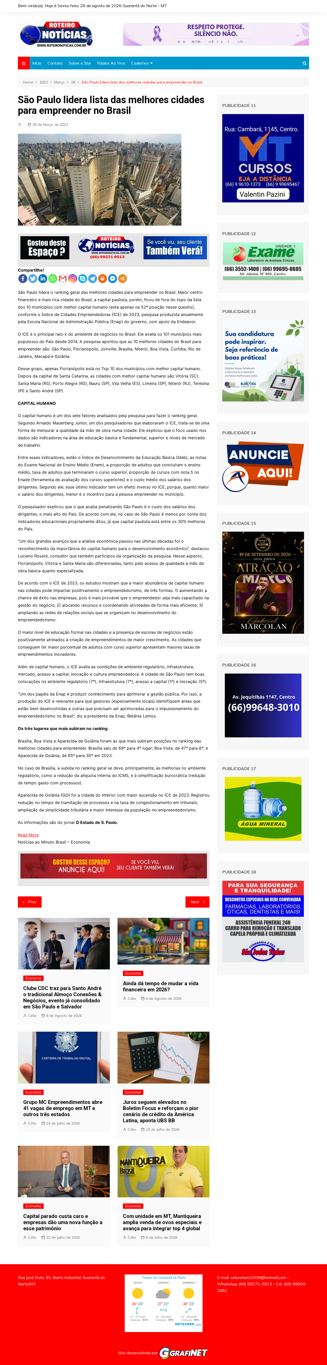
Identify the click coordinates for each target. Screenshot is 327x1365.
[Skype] (82, 278)
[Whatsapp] (52, 278)
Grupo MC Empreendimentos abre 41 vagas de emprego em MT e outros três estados (62, 1108)
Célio (32, 1015)
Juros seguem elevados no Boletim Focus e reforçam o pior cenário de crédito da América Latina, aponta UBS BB (160, 1111)
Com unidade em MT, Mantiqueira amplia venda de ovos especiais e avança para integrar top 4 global (162, 1222)
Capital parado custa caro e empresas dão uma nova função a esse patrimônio (62, 1222)
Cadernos (140, 63)
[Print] (102, 278)
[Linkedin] (42, 278)
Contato (55, 63)
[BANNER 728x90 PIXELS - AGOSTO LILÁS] (216, 33)
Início (36, 63)
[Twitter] (32, 278)
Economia (33, 978)
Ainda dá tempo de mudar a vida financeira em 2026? (160, 986)
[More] (122, 278)
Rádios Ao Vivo (111, 63)
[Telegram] (92, 278)
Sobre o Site (80, 63)
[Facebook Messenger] (112, 278)
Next (195, 901)
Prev (32, 901)
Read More (28, 834)
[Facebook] (22, 278)
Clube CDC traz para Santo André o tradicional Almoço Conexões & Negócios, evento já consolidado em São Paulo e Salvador (62, 997)
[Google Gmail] (62, 278)
